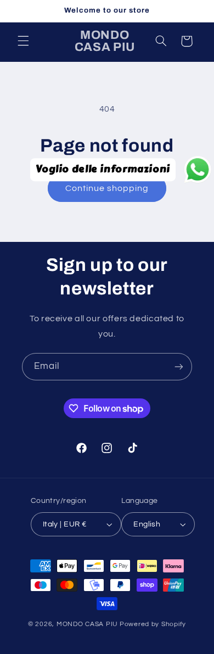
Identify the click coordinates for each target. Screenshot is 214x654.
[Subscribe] (179, 366)
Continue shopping (107, 188)
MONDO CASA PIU (87, 624)
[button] (23, 41)
